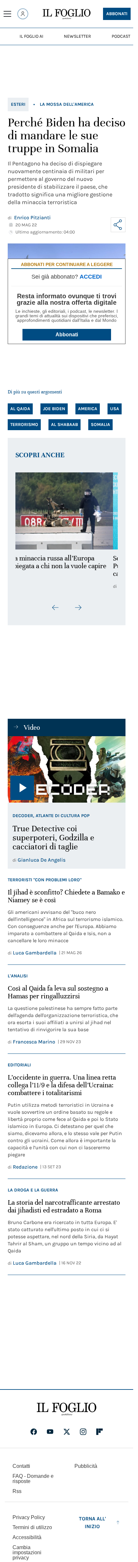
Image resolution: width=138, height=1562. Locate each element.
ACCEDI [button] (91, 276)
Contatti (21, 1466)
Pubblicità (85, 1466)
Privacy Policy (29, 1517)
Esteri (18, 104)
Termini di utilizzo (32, 1527)
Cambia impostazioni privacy (27, 1552)
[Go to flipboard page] (99, 1432)
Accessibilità (27, 1537)
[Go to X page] (67, 1432)
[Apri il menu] (7, 14)
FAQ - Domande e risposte (33, 1478)
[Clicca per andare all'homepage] (66, 1409)
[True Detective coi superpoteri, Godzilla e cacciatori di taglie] (66, 769)
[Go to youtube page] (50, 1432)
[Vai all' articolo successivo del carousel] (78, 607)
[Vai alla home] (66, 14)
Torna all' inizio (92, 1522)
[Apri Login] (22, 13)
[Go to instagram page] (83, 1432)
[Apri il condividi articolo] (118, 224)
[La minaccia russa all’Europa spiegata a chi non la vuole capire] (66, 510)
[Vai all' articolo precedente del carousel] (55, 607)
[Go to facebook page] (33, 1432)
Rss (17, 1491)
